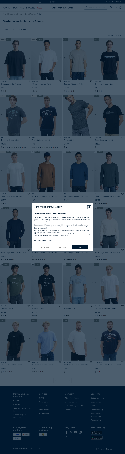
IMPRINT (50, 240)
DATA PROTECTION (40, 240)
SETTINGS (62, 247)
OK (80, 247)
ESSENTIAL (45, 247)
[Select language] (89, 207)
